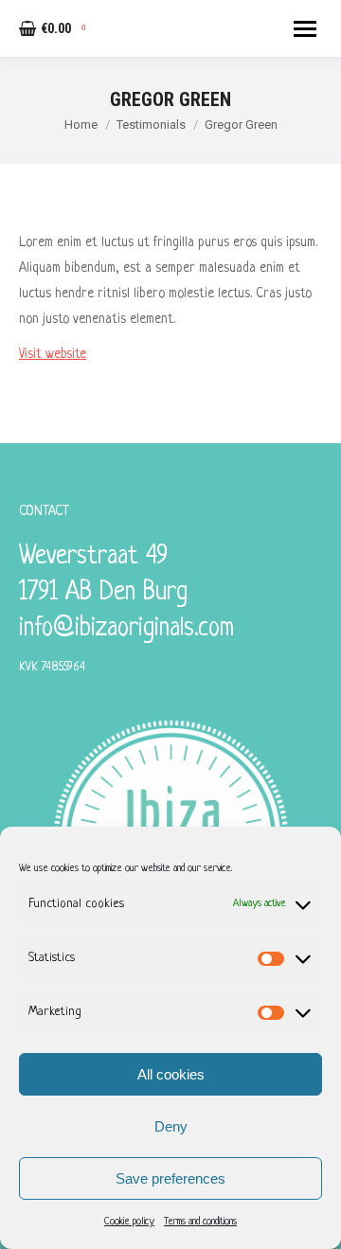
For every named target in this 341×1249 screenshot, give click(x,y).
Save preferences (170, 1178)
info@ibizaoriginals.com (126, 629)
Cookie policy (129, 1221)
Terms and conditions (200, 1221)
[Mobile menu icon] (305, 28)
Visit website (52, 354)
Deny (171, 1126)
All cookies (171, 1074)
